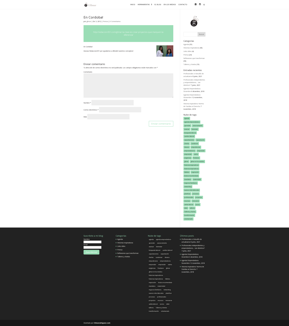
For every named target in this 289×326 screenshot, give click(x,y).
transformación (189, 215)
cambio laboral (189, 136)
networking (187, 187)
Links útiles (187, 51)
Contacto (182, 5)
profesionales (188, 197)
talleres (192, 208)
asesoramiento (197, 126)
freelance (196, 158)
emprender (201, 151)
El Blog (157, 5)
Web (85, 117)
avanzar (186, 129)
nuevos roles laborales (191, 190)
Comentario (88, 72)
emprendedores (189, 151)
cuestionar (194, 144)
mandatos (187, 179)
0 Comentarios (115, 21)
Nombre (87, 103)
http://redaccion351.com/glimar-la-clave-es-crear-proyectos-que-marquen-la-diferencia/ (128, 33)
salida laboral (188, 205)
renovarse (195, 201)
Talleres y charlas (189, 64)
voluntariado (188, 219)
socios (197, 205)
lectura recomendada (191, 176)
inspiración (195, 172)
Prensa (105, 21)
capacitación (200, 140)
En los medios (170, 5)
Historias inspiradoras (191, 48)
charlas (186, 144)
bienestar (195, 129)
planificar (187, 194)
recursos (187, 201)
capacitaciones (189, 140)
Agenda (186, 44)
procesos (196, 194)
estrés (196, 154)
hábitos (186, 172)
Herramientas (144, 5)
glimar (88, 21)
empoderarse (195, 147)
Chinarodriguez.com (102, 323)
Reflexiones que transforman (194, 58)
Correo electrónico (91, 110)
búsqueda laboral (190, 133)
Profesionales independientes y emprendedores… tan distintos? (194, 82)
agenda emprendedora (191, 122)
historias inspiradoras (191, 165)
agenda (186, 118)
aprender (187, 126)
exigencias (187, 158)
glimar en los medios (197, 161)
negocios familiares (190, 183)
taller (186, 208)
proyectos (199, 197)
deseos (186, 147)
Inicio (132, 5)
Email (85, 245)
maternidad (197, 179)
